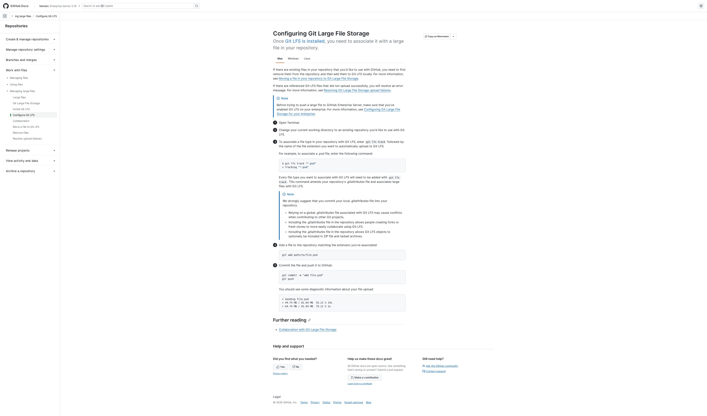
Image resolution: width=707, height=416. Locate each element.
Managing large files (19, 16)
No (297, 366)
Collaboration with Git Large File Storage (307, 329)
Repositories (16, 26)
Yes (282, 366)
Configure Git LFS (46, 16)
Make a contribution (366, 377)
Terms (304, 402)
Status (326, 402)
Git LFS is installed (305, 41)
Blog (368, 402)
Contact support (436, 371)
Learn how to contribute (360, 383)
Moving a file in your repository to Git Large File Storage (318, 78)
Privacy (315, 402)
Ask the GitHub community (442, 365)
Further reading (289, 320)
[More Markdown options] (453, 36)
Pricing (337, 402)
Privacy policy (280, 373)
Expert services (353, 402)
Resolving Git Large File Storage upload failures (357, 90)
